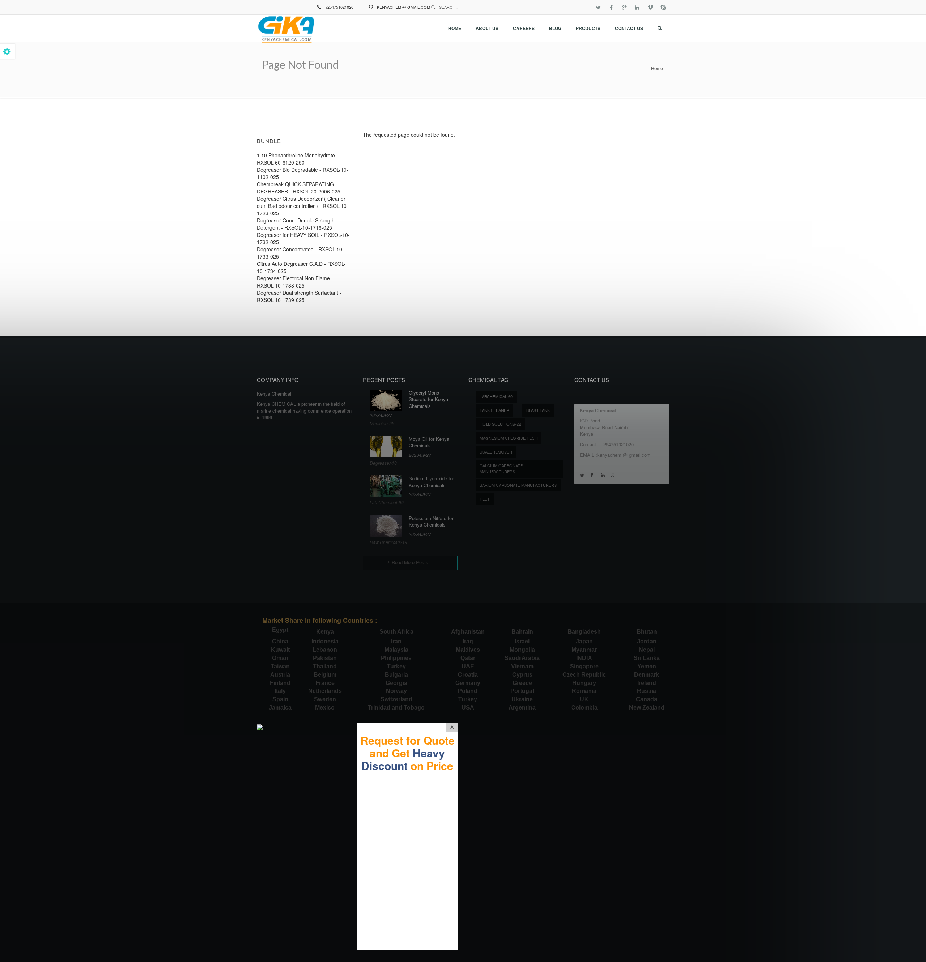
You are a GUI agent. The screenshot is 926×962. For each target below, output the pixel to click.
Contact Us (629, 28)
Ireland (646, 683)
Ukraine (522, 699)
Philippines (396, 658)
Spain (280, 699)
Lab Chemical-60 (387, 502)
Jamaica (280, 708)
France (325, 683)
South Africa (396, 632)
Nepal (647, 650)
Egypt (280, 630)
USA (468, 708)
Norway (396, 691)
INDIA (584, 658)
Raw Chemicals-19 (388, 542)
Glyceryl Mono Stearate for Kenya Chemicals (428, 399)
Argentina (522, 708)
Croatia (468, 675)
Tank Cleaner (494, 410)
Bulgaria (396, 675)
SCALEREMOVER (496, 452)
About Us (487, 28)
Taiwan (280, 666)
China (280, 641)
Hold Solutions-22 (500, 424)
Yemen (646, 666)
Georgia (396, 683)
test (485, 499)
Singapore (584, 666)
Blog (555, 28)
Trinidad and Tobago (396, 708)
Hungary (584, 683)
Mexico (325, 708)
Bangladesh (584, 632)
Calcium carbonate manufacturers (501, 468)
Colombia (584, 708)
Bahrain (522, 632)
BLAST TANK (538, 410)
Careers (524, 28)
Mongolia (522, 650)
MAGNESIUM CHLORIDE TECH (509, 438)
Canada (646, 699)
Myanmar (584, 650)
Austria (280, 675)
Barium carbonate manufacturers (518, 485)
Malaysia (396, 650)
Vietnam (522, 666)
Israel (522, 641)
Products (588, 28)
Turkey (396, 666)
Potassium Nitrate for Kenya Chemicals (431, 521)
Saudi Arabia (522, 658)
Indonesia (325, 641)
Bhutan (647, 632)
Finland (280, 683)
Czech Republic (584, 675)
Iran (396, 641)
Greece (522, 683)
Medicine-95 (382, 423)
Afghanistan (468, 632)
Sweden (325, 699)
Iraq (468, 641)
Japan (584, 641)
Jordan (647, 641)
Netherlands (325, 691)
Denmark (646, 675)
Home (454, 28)
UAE (468, 666)
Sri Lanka (647, 658)
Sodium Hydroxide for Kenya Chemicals (431, 482)
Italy (280, 691)
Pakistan (325, 658)
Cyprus (522, 675)
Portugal (522, 691)
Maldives (468, 650)
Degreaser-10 (383, 463)
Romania (584, 691)
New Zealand (646, 708)
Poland (467, 691)
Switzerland (396, 699)
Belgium (325, 675)
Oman (280, 658)
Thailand (325, 666)
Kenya (325, 632)
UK (584, 699)
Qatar (467, 658)
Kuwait (280, 650)
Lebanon (325, 650)
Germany (467, 683)
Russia (646, 691)
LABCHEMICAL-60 (496, 396)
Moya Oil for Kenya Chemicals (429, 442)
